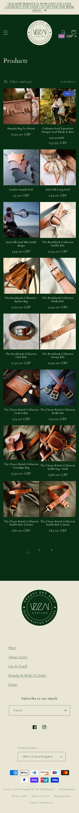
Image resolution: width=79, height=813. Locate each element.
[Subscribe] (65, 710)
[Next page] (51, 550)
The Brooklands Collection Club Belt (21, 355)
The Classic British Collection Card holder (21, 411)
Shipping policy (62, 795)
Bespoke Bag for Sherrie (21, 128)
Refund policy (67, 789)
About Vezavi (18, 657)
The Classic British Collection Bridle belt (57, 411)
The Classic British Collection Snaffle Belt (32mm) (57, 523)
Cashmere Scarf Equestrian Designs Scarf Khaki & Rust (58, 130)
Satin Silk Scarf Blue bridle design (21, 244)
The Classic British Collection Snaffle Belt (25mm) (21, 523)
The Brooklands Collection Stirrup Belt (57, 355)
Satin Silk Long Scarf (58, 189)
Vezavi (16, 789)
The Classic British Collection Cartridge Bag (21, 466)
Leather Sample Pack (21, 189)
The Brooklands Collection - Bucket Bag (21, 299)
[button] (5, 33)
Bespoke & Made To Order (27, 675)
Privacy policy (19, 795)
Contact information (41, 802)
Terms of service (41, 795)
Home (12, 684)
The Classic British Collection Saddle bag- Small (57, 467)
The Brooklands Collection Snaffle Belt (57, 244)
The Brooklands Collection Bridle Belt (57, 299)
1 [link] (27, 550)
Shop (12, 647)
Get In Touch (17, 666)
